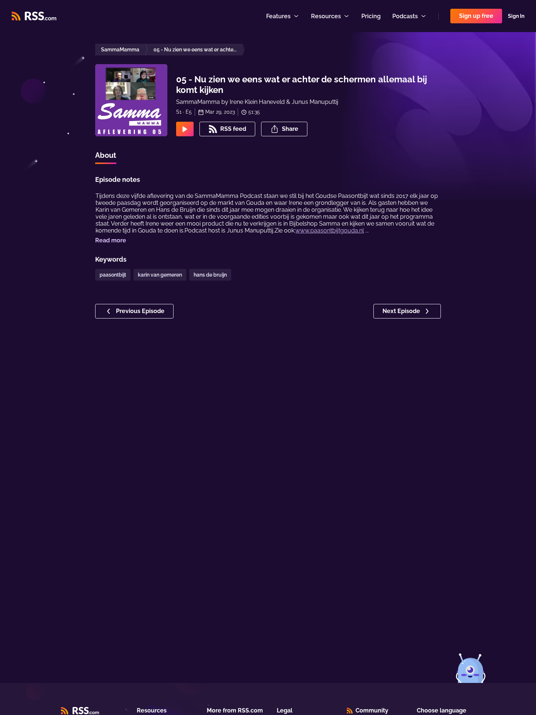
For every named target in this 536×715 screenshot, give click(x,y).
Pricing (371, 16)
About (105, 155)
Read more (110, 240)
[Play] (185, 129)
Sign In (516, 16)
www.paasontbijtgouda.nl (329, 230)
